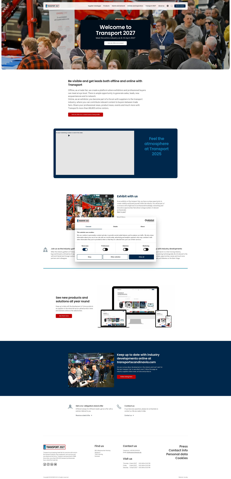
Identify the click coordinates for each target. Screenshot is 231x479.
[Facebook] (44, 465)
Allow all (141, 257)
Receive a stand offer (83, 415)
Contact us (128, 415)
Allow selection (115, 257)
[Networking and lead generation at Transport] (91, 370)
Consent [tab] (88, 226)
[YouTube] (55, 465)
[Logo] (52, 6)
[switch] (105, 249)
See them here (64, 316)
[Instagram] (48, 465)
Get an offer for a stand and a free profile (86, 114)
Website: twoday (183, 477)
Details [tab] (115, 226)
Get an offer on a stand (115, 43)
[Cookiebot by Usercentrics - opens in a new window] (146, 220)
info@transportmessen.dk (134, 452)
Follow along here (126, 377)
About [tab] (143, 226)
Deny (89, 257)
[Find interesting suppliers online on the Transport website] (136, 307)
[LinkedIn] (51, 465)
